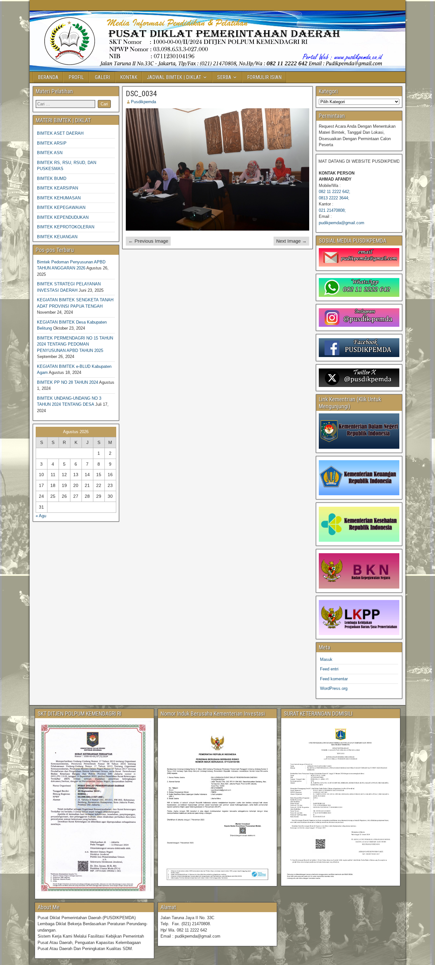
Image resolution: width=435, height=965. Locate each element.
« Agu (41, 515)
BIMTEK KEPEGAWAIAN (61, 207)
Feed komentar (334, 678)
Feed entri (329, 669)
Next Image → (291, 241)
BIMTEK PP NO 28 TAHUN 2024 (67, 382)
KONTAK (128, 77)
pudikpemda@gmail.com (341, 222)
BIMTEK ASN (49, 152)
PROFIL (76, 77)
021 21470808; (332, 210)
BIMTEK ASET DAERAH (60, 133)
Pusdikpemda (143, 101)
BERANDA (48, 77)
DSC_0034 (141, 93)
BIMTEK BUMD (51, 178)
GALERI (102, 77)
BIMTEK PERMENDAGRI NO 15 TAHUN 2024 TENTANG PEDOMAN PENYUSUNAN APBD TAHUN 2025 (75, 344)
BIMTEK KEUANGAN (57, 236)
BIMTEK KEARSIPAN (57, 188)
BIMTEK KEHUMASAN (59, 198)
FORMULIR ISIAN (264, 77)
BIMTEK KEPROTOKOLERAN (65, 227)
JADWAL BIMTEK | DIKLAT (174, 77)
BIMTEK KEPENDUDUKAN (63, 217)
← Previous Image (148, 241)
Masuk (326, 659)
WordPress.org (333, 688)
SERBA (224, 77)
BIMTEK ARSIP (52, 143)
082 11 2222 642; (334, 191)
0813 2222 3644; (334, 198)
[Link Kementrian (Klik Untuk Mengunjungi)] (359, 430)
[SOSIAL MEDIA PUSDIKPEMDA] (359, 257)
